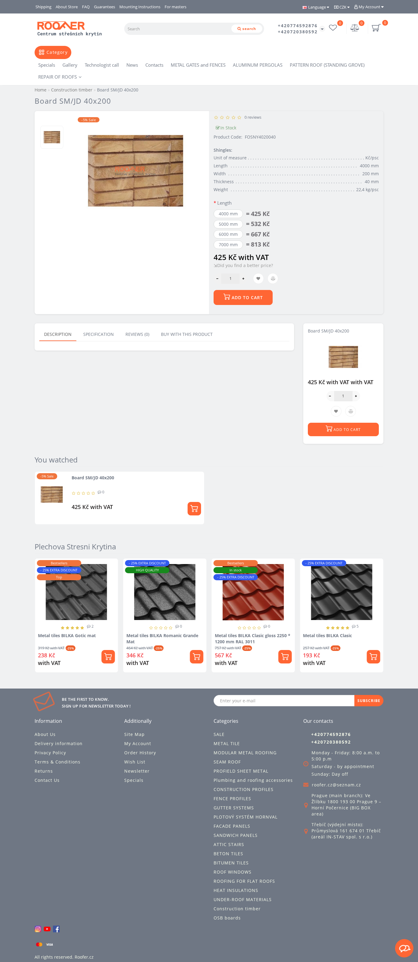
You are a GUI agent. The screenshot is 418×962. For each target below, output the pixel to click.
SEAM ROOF (227, 762)
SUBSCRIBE (368, 700)
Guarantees (104, 6)
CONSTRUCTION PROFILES (244, 789)
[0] (355, 29)
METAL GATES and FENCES (198, 65)
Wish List (134, 762)
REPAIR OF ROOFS (57, 77)
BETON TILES (228, 853)
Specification (98, 334)
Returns (44, 771)
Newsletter (137, 771)
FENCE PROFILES (232, 798)
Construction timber (237, 909)
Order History (140, 753)
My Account (369, 6)
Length (224, 203)
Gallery (69, 65)
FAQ (86, 6)
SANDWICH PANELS (236, 835)
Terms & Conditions (57, 762)
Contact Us (47, 780)
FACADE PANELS (232, 826)
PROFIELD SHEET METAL (241, 771)
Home (41, 90)
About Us (45, 734)
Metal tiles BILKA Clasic (327, 635)
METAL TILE (227, 743)
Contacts (154, 65)
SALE (219, 734)
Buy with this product (187, 334)
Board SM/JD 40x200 (93, 478)
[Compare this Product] (111, 577)
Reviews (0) (137, 334)
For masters (175, 6)
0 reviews (252, 117)
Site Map (134, 734)
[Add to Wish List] (111, 566)
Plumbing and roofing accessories (253, 780)
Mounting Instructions (139, 6)
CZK (342, 7)
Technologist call (102, 65)
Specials (46, 65)
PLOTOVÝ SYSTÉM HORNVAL (246, 817)
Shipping (43, 6)
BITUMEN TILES (231, 863)
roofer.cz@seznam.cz (336, 785)
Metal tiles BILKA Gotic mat (67, 635)
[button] (375, 614)
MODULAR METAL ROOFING (245, 753)
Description (58, 334)
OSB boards (227, 918)
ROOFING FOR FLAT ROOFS (244, 881)
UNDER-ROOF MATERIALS (243, 899)
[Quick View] (111, 587)
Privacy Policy (50, 753)
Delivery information (59, 743)
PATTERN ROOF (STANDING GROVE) (327, 65)
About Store (67, 6)
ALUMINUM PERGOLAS (257, 65)
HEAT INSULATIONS (236, 890)
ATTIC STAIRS (229, 844)
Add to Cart (246, 297)
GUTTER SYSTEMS (234, 808)
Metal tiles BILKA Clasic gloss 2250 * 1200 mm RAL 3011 (252, 638)
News (132, 65)
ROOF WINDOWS (233, 872)
